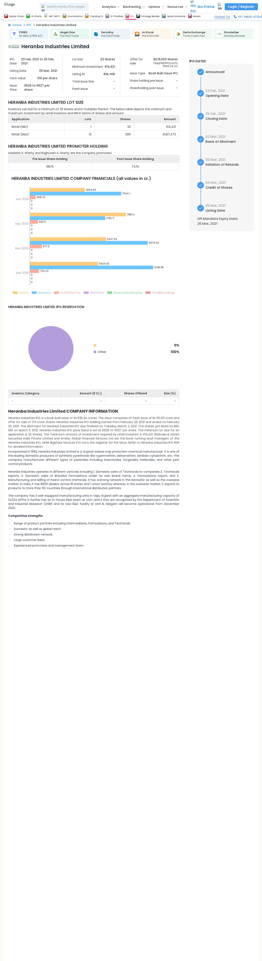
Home (17, 25)
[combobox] (64, 7)
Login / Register (241, 6)
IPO (28, 25)
